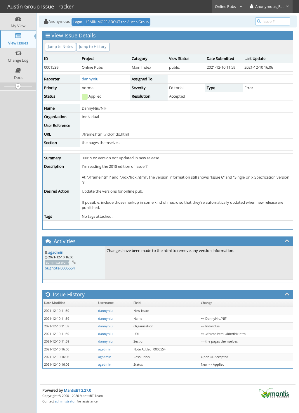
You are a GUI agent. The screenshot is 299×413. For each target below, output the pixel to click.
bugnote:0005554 (60, 268)
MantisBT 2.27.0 (77, 390)
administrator (65, 401)
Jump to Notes (60, 46)
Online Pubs (226, 6)
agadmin (55, 252)
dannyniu (90, 79)
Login (77, 21)
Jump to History (93, 46)
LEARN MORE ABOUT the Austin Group (117, 21)
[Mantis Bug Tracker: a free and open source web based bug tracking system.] (274, 392)
